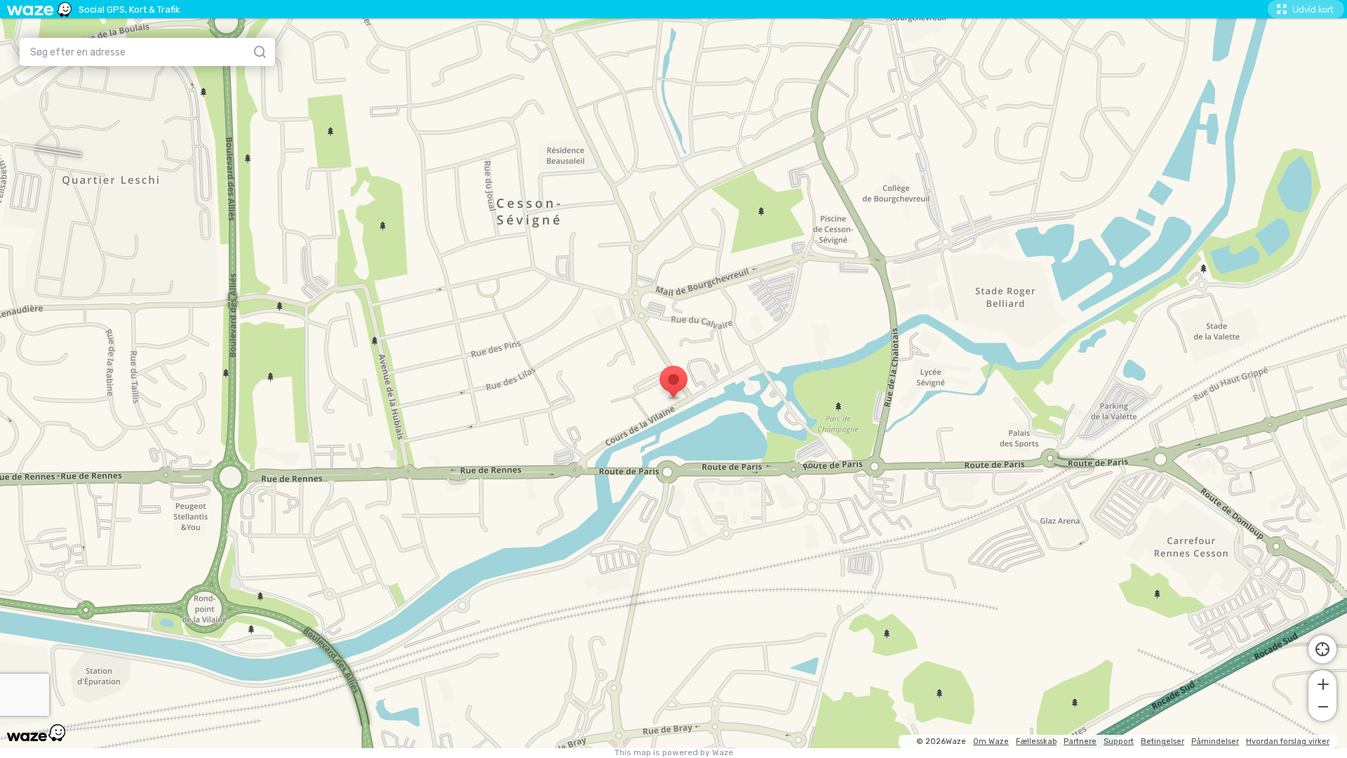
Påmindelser (1215, 741)
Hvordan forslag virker (1287, 741)
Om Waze (991, 741)
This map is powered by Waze (674, 752)
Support (1119, 741)
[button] (1322, 683)
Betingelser (1162, 741)
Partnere (1080, 741)
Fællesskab (1036, 741)
